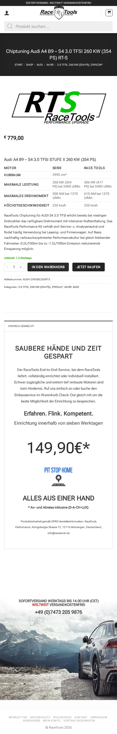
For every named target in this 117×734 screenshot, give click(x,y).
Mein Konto (52, 720)
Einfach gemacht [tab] (21, 326)
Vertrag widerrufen (79, 720)
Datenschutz (40, 717)
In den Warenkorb (48, 267)
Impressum (98, 717)
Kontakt (81, 717)
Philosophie (62, 717)
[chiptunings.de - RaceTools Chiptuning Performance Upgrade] (59, 13)
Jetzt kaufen (88, 267)
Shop (29, 64)
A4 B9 (50, 64)
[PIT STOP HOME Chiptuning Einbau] (58, 477)
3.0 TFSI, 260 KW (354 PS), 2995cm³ (80, 64)
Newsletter (18, 717)
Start (19, 64)
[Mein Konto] (7, 13)
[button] (109, 12)
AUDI (40, 64)
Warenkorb (31, 720)
